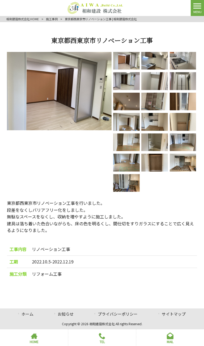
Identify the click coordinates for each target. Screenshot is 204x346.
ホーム (27, 314)
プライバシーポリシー (118, 314)
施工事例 (52, 19)
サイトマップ (174, 314)
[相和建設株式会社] (95, 7)
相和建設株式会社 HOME (22, 19)
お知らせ (66, 314)
